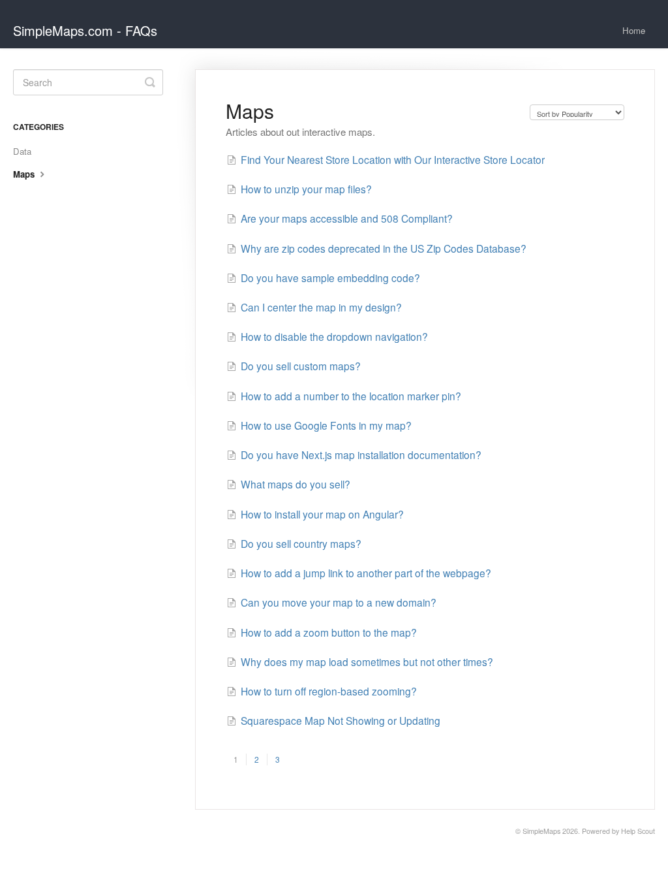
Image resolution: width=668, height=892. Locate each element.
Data (22, 151)
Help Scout (638, 831)
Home (633, 30)
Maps (25, 174)
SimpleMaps (541, 831)
